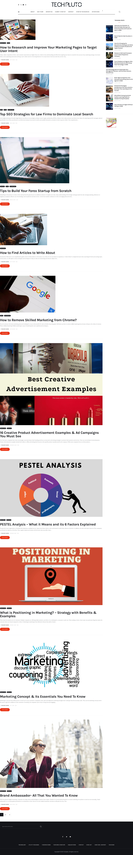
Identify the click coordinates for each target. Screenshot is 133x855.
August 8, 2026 (117, 100)
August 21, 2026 (117, 32)
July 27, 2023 (12, 261)
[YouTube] (23, 4)
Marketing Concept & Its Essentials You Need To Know (42, 696)
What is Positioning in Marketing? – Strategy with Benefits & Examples (48, 614)
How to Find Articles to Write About (27, 253)
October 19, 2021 (13, 533)
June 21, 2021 (12, 804)
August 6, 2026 (117, 108)
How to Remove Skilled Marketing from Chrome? (38, 320)
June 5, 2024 (12, 123)
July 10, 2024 (12, 59)
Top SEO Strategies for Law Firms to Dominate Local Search (46, 114)
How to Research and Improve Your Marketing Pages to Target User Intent (48, 49)
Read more (5, 64)
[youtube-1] (70, 836)
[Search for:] (21, 826)
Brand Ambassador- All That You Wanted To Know (39, 795)
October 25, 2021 (13, 445)
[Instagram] (25, 4)
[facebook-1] (62, 836)
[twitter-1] (66, 836)
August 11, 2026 (117, 82)
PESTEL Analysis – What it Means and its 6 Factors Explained (48, 524)
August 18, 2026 (117, 39)
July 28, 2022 (12, 329)
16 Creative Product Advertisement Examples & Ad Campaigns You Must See (49, 434)
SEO (1, 109)
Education (3, 248)
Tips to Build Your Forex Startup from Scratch (35, 191)
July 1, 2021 (12, 705)
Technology (11, 109)
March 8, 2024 (13, 199)
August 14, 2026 (117, 66)
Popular (9, 428)
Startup (2, 186)
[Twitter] (21, 4)
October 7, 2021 (13, 625)
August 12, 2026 (109, 74)
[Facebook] (18, 4)
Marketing (3, 43)
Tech (8, 43)
